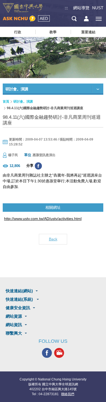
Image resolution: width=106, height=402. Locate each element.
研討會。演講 (23, 101)
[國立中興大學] (23, 8)
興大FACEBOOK (47, 353)
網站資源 (14, 316)
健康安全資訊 (18, 307)
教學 (53, 32)
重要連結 (88, 32)
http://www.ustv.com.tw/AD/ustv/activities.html (43, 218)
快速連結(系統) (20, 299)
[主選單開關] (98, 18)
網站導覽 (81, 7)
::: (66, 7)
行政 (17, 32)
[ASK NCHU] (19, 19)
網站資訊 (14, 324)
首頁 (6, 101)
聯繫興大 (14, 333)
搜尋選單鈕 (74, 18)
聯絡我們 (67, 394)
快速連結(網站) (19, 290)
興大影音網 (59, 353)
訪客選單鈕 (86, 18)
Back (53, 239)
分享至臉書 (38, 165)
